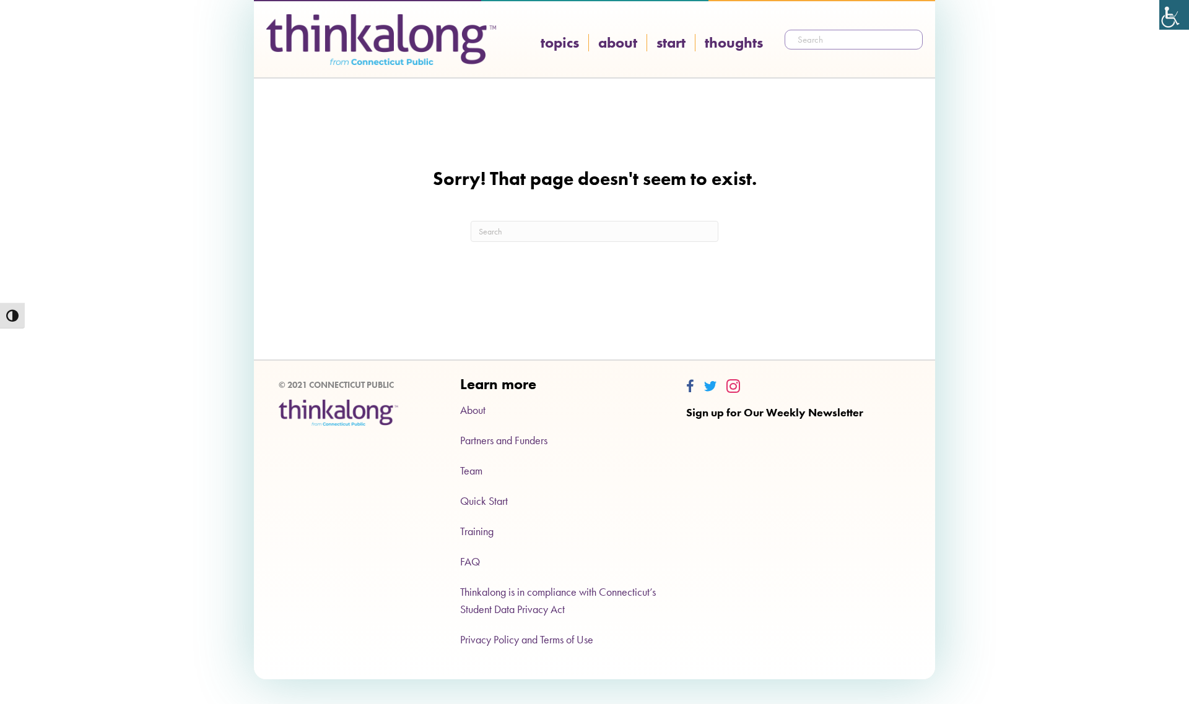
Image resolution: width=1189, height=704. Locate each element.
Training (477, 531)
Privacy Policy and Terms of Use (526, 639)
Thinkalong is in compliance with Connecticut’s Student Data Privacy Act (558, 600)
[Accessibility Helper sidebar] (1174, 15)
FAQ (470, 561)
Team (471, 470)
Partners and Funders (503, 440)
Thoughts (734, 42)
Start (671, 42)
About (617, 42)
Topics (560, 42)
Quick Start (484, 501)
